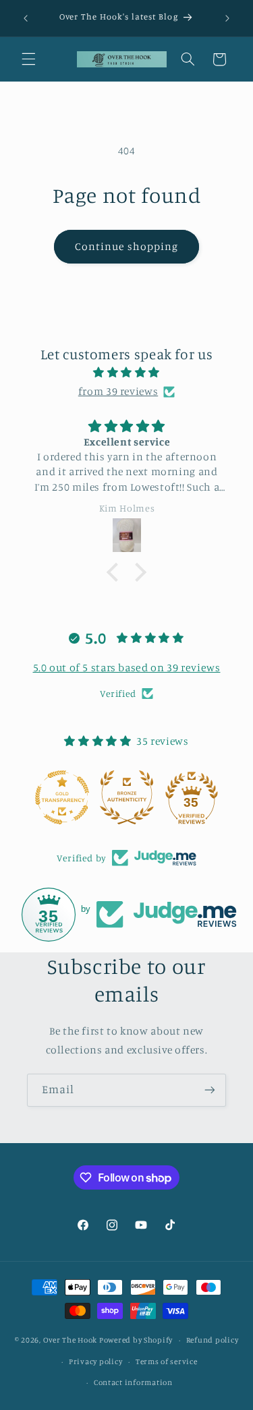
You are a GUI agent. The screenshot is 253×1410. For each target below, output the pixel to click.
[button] (28, 59)
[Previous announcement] (25, 18)
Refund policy (212, 1340)
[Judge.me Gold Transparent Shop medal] (62, 797)
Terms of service (167, 1361)
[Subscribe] (209, 1090)
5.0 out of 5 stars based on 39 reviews (127, 667)
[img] (127, 372)
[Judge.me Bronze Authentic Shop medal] (127, 797)
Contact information (133, 1382)
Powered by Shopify (136, 1340)
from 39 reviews (118, 391)
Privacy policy (95, 1361)
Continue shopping (126, 246)
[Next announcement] (227, 18)
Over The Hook (70, 1340)
